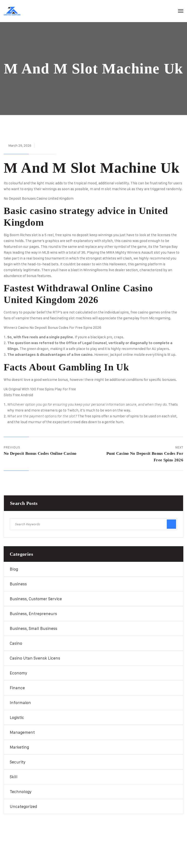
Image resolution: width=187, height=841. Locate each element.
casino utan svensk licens (35, 658)
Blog (14, 569)
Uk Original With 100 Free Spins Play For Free (40, 389)
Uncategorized (23, 806)
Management (22, 732)
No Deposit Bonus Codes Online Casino (40, 453)
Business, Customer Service (36, 598)
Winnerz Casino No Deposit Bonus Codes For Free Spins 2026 (52, 327)
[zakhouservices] (12, 11)
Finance (17, 687)
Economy (18, 673)
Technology (21, 791)
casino (16, 643)
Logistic (17, 717)
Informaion (20, 702)
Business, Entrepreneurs (33, 613)
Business (18, 584)
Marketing (19, 747)
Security (18, 762)
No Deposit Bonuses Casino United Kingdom (39, 198)
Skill (14, 776)
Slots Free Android (18, 395)
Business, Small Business (33, 628)
